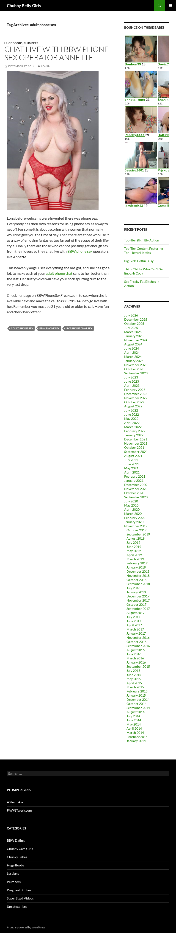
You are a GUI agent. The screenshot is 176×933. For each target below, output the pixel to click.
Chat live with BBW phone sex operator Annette (56, 53)
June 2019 (133, 547)
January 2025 (133, 336)
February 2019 (137, 563)
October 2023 (134, 369)
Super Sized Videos (20, 898)
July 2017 (133, 617)
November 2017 (138, 600)
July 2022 (131, 410)
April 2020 (132, 509)
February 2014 (137, 737)
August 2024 (133, 344)
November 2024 (135, 340)
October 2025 (134, 323)
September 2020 (136, 497)
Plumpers (31, 43)
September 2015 (138, 666)
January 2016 (136, 662)
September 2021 (136, 452)
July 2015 (133, 670)
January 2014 (136, 741)
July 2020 (131, 501)
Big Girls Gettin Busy (139, 261)
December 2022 (135, 394)
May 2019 (133, 551)
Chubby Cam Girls (20, 849)
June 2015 (133, 675)
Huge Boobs (13, 43)
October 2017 (136, 604)
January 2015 (136, 695)
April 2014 (134, 728)
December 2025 (135, 319)
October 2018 (136, 580)
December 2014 (137, 699)
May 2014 (133, 724)
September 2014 (138, 708)
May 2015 (133, 679)
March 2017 (135, 629)
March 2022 (133, 427)
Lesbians (13, 873)
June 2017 (133, 621)
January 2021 (133, 480)
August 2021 (133, 456)
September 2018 (138, 584)
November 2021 (135, 443)
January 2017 (136, 633)
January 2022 (133, 435)
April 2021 (132, 472)
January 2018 (136, 592)
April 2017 (134, 625)
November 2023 (135, 365)
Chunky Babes (17, 857)
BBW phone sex (79, 251)
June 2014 (133, 720)
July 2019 (133, 542)
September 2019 (138, 534)
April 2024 (132, 352)
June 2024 (131, 348)
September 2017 (138, 609)
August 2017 (135, 613)
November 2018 (138, 575)
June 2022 (131, 414)
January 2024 (133, 361)
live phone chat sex (79, 328)
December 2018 (137, 571)
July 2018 (133, 588)
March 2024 (133, 357)
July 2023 (131, 377)
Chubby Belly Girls (24, 5)
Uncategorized (17, 906)
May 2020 (131, 505)
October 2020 (134, 493)
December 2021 (135, 439)
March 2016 (135, 658)
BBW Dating (16, 840)
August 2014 (135, 712)
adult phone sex (22, 328)
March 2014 (135, 732)
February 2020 (134, 518)
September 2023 (136, 373)
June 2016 (133, 654)
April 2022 (132, 423)
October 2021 (134, 447)
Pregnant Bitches (19, 890)
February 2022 (134, 431)
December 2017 (137, 596)
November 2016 (138, 637)
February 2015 (137, 691)
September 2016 (138, 646)
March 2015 (135, 687)
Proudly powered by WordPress (26, 927)
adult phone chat (59, 273)
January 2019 (136, 567)
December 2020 (135, 485)
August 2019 (135, 538)
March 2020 (133, 514)
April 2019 (134, 555)
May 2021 (131, 468)
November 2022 (135, 398)
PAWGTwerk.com (19, 810)
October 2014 (136, 704)
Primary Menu (170, 5)
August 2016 (135, 650)
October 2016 (136, 642)
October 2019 (136, 530)
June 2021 (131, 464)
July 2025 (131, 328)
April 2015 (134, 683)
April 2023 (132, 385)
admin (45, 66)
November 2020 (135, 489)
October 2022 (134, 402)
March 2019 (135, 559)
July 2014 (133, 716)
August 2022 (133, 406)
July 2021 (131, 460)
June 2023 (131, 381)
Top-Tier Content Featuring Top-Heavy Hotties (143, 251)
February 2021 (134, 476)
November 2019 (135, 526)
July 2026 (131, 315)
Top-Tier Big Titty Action (141, 240)
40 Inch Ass (15, 802)
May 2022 (131, 418)
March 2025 (133, 332)
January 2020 (133, 522)
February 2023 (134, 390)
